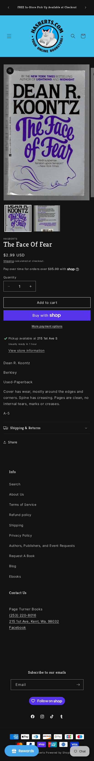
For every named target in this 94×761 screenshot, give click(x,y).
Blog (12, 566)
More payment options (47, 326)
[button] (9, 36)
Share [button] (12, 442)
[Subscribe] (78, 684)
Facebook (17, 627)
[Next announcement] (86, 7)
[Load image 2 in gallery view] (47, 218)
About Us (16, 494)
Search (15, 484)
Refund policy (20, 515)
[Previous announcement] (8, 7)
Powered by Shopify (59, 752)
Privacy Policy (20, 535)
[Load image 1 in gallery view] (18, 218)
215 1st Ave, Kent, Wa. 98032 (34, 621)
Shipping (8, 261)
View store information (26, 350)
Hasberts (39, 752)
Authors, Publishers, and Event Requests (42, 545)
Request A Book (22, 556)
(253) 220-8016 (22, 615)
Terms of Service (23, 504)
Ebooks (15, 576)
